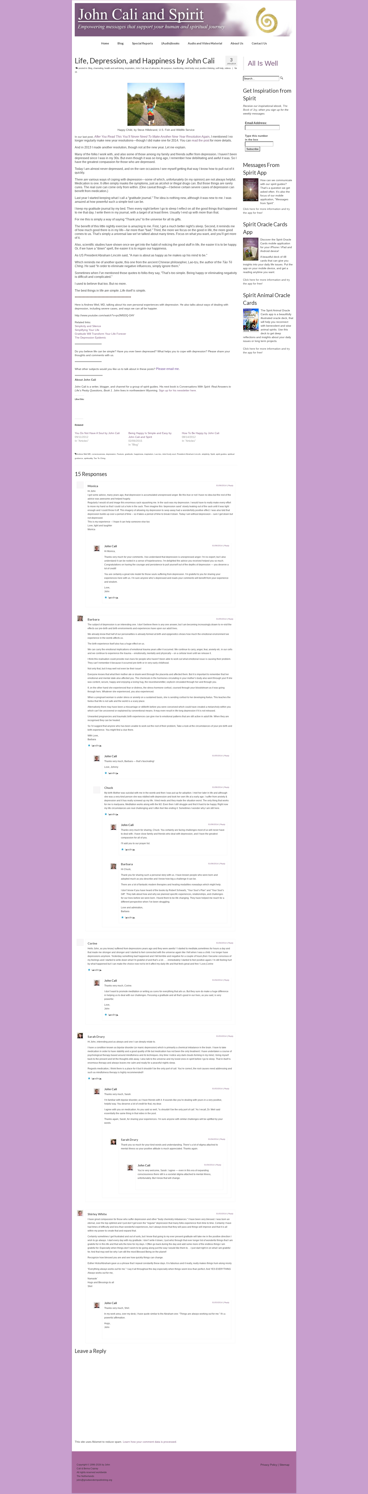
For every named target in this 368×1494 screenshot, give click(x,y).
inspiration (129, 68)
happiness (138, 454)
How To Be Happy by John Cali (200, 433)
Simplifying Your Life (87, 329)
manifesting (178, 68)
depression (111, 454)
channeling (98, 68)
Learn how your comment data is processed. (150, 1441)
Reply (230, 485)
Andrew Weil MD (83, 454)
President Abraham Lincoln (189, 454)
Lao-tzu (157, 454)
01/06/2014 (221, 485)
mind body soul (192, 68)
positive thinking (207, 68)
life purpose (166, 68)
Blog (90, 68)
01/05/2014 (221, 619)
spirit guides (221, 454)
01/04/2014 (221, 943)
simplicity (205, 454)
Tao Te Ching (99, 458)
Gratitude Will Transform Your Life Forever (100, 333)
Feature (120, 454)
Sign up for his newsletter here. (178, 390)
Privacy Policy (268, 1464)
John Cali (140, 68)
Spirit (212, 454)
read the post (200, 140)
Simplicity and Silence (88, 326)
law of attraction (152, 68)
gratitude (129, 454)
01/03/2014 (221, 1036)
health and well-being (114, 68)
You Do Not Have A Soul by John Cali (97, 433)
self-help (219, 68)
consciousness (98, 454)
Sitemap (284, 1464)
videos (228, 68)
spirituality (88, 458)
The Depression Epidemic (90, 337)
